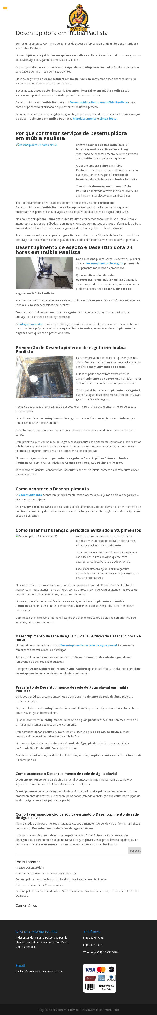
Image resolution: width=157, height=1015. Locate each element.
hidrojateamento (30, 324)
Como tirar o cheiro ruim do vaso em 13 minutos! (46, 873)
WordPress (111, 1010)
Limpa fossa (108, 118)
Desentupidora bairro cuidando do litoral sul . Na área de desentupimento (61, 879)
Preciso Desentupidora (30, 867)
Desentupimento (30, 495)
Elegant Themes (67, 1010)
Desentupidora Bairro (99, 102)
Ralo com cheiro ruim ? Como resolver (39, 885)
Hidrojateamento (84, 118)
